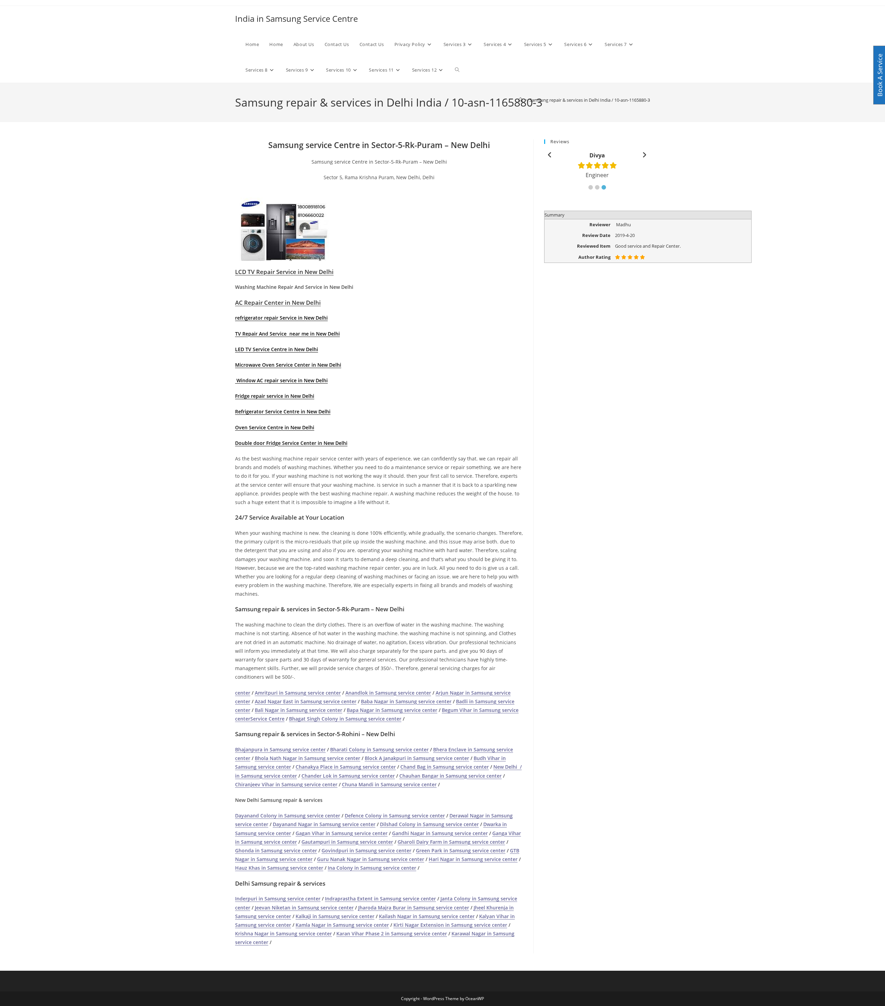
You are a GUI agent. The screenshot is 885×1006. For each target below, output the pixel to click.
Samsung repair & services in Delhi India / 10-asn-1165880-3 (589, 100)
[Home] (520, 100)
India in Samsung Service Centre (296, 18)
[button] (590, 187)
